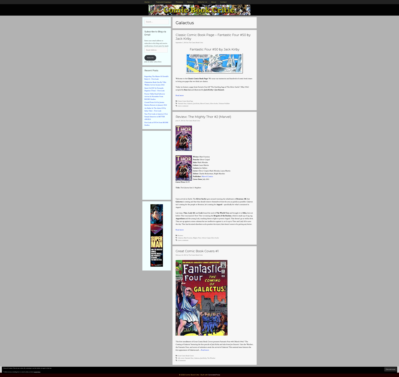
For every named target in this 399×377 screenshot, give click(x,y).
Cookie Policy (37, 372)
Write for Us (202, 2)
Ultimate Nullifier (224, 103)
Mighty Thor (197, 238)
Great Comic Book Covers (186, 356)
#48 (179, 358)
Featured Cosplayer (164, 2)
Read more (180, 95)
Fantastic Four (182, 103)
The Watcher (211, 358)
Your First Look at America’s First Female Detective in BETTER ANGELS (156, 116)
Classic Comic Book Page (185, 101)
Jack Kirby (196, 103)
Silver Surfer (214, 103)
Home (147, 2)
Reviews (190, 2)
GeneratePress (214, 375)
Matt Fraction (188, 238)
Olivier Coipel (206, 238)
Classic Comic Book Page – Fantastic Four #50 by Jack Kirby (213, 37)
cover (182, 358)
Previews (179, 2)
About (213, 2)
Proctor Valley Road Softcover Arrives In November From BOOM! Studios (154, 96)
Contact (223, 2)
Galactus (190, 103)
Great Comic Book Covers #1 (197, 251)
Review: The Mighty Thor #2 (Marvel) (203, 117)
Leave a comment (183, 106)
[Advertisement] (160, 165)
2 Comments (182, 360)
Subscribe (150, 58)
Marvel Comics (204, 103)
